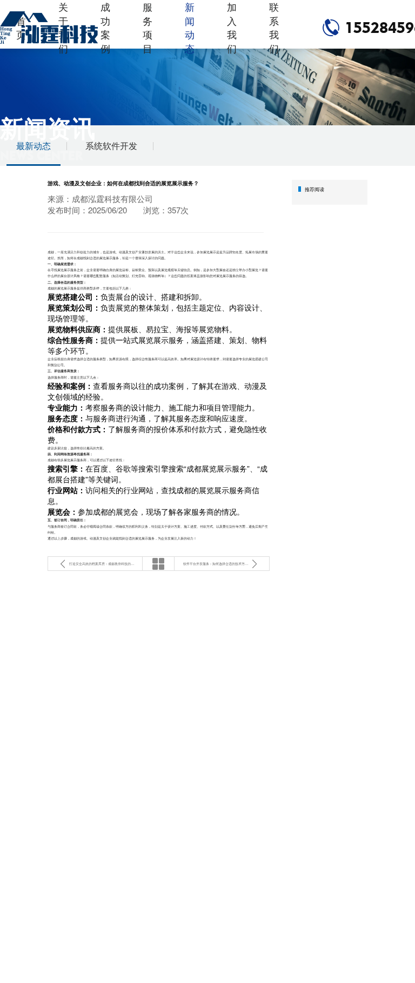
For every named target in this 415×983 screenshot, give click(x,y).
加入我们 (232, 27)
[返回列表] (158, 563)
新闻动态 (190, 27)
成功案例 (105, 27)
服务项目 (147, 27)
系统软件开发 (111, 145)
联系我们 (274, 27)
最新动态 (33, 145)
